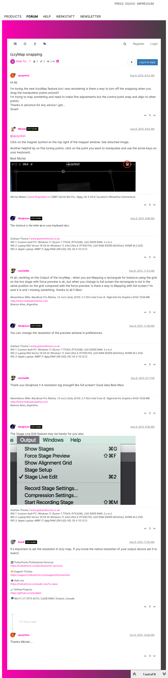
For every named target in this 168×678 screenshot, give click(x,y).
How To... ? (23, 61)
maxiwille (23, 270)
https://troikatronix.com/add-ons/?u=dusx (34, 583)
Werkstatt (65, 16)
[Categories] (15, 44)
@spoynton (17, 136)
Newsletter (90, 16)
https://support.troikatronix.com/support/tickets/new (40, 574)
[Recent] (25, 44)
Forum (32, 16)
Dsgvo (130, 3)
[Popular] (35, 44)
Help (47, 16)
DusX (21, 542)
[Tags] (45, 44)
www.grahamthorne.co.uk (45, 238)
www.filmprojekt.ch (39, 196)
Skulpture (24, 218)
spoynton (23, 75)
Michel (22, 128)
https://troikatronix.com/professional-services (36, 565)
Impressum (145, 3)
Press (119, 3)
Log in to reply (147, 62)
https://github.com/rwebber (25, 592)
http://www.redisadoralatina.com (29, 300)
